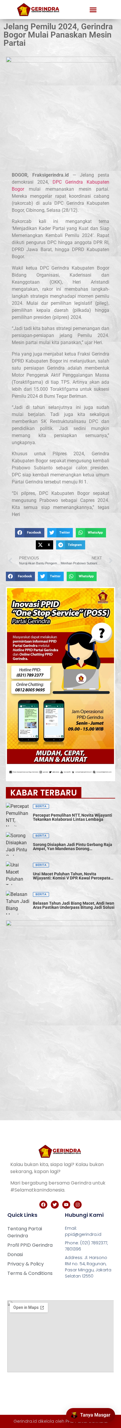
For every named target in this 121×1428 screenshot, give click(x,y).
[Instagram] (78, 1205)
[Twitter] (55, 1205)
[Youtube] (66, 1205)
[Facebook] (43, 1205)
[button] (93, 9)
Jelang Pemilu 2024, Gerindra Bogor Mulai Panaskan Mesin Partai (58, 35)
